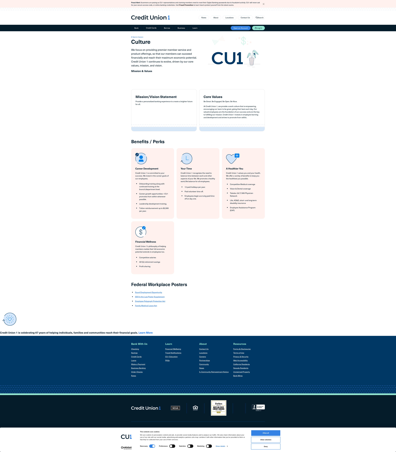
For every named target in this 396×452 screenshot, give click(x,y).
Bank (136, 28)
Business (181, 28)
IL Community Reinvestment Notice (214, 371)
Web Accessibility (240, 360)
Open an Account (240, 28)
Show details (220, 446)
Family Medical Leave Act (146, 305)
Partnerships (204, 360)
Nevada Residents (240, 368)
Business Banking (138, 368)
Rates (203, 17)
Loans (133, 360)
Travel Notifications (173, 352)
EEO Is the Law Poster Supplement (149, 296)
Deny (266, 446)
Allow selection (265, 440)
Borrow (167, 28)
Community (204, 364)
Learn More (145, 332)
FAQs (167, 360)
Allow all (266, 433)
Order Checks (137, 371)
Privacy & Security (240, 356)
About (215, 17)
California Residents (241, 364)
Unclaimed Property (241, 371)
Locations (229, 17)
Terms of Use (238, 352)
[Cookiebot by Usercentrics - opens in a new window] (126, 448)
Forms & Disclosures (242, 349)
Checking (135, 349)
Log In (259, 28)
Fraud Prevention (186, 5)
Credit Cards (151, 27)
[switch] (172, 446)
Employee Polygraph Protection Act (150, 301)
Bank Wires (238, 375)
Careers (202, 356)
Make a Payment (138, 364)
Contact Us (245, 17)
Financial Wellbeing (173, 349)
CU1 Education (171, 356)
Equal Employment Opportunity (148, 292)
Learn (195, 28)
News (201, 368)
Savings (134, 352)
